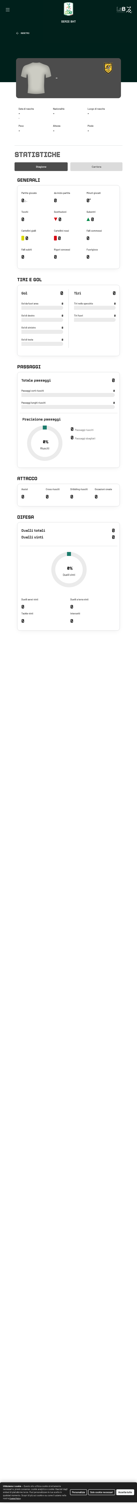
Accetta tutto (125, 1492)
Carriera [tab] (96, 166)
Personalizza (78, 1492)
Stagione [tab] (41, 166)
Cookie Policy (15, 1498)
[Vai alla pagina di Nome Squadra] (109, 67)
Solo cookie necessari (101, 1492)
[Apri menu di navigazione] (8, 10)
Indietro (25, 33)
